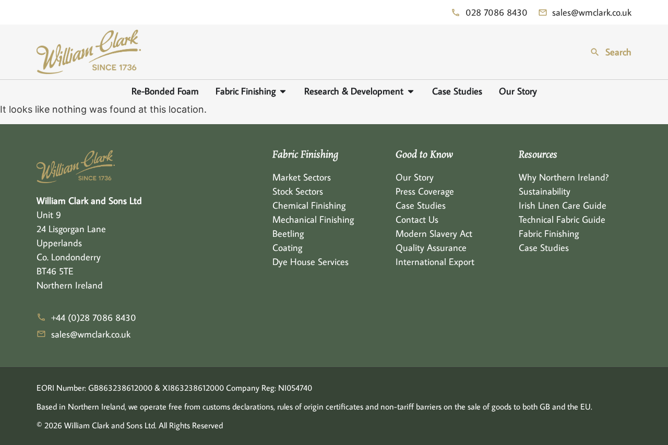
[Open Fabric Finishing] (283, 91)
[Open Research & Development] (410, 91)
